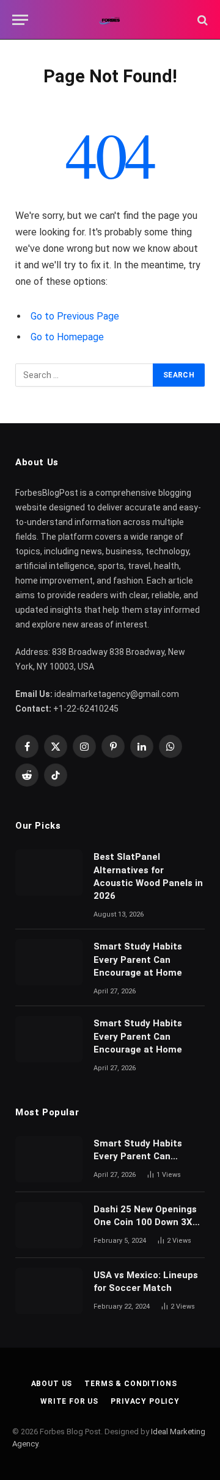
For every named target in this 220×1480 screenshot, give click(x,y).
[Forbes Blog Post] (110, 20)
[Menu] (20, 20)
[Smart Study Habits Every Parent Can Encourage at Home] (48, 962)
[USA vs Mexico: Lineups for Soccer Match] (48, 1291)
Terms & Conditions (130, 1383)
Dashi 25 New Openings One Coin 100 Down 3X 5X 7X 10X (145, 1222)
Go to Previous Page (75, 316)
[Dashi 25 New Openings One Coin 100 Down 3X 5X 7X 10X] (48, 1225)
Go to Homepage (67, 337)
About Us (52, 1383)
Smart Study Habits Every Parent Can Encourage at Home (138, 959)
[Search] (201, 20)
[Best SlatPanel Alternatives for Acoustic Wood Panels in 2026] (48, 872)
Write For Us (69, 1401)
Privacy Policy (145, 1401)
